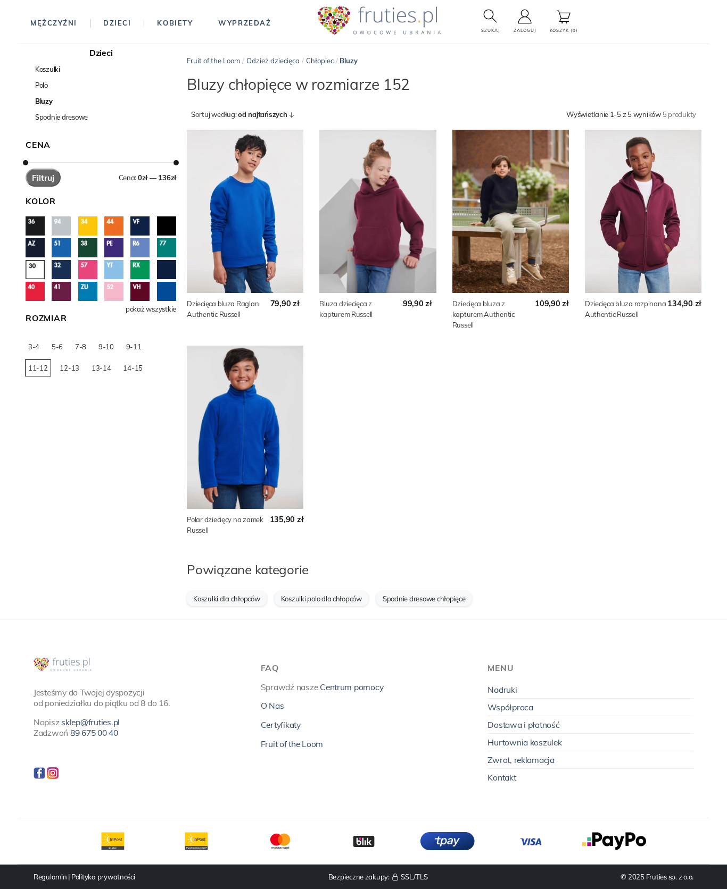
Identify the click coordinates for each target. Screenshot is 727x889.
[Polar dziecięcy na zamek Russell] (245, 427)
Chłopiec (320, 60)
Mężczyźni (53, 23)
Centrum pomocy (351, 687)
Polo (41, 85)
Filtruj (43, 177)
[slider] (25, 162)
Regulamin (50, 877)
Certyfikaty (281, 724)
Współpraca (510, 707)
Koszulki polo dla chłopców (321, 598)
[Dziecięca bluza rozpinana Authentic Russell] (643, 211)
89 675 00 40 (94, 732)
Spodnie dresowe (61, 117)
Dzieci (117, 23)
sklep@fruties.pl (90, 722)
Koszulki (47, 69)
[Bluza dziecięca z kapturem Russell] (377, 211)
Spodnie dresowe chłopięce (424, 598)
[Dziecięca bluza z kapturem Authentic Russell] (510, 211)
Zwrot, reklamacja (521, 759)
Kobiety (175, 23)
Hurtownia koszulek (524, 742)
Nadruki (502, 689)
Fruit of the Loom (213, 60)
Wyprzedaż (244, 23)
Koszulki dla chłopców (226, 598)
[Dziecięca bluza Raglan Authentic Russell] (245, 211)
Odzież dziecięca (273, 60)
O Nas (272, 705)
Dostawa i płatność (523, 724)
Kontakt (502, 777)
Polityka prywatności (103, 877)
